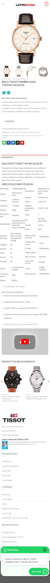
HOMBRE (12, 132)
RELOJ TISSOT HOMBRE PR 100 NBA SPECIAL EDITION (36, 398)
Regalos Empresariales (20, 79)
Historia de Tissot (9, 541)
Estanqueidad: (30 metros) (14, 286)
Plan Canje (6, 471)
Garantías (6, 494)
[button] (44, 550)
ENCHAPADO (35, 135)
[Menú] (3, 4)
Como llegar (7, 480)
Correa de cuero (18, 135)
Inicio (3, 79)
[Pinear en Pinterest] (22, 143)
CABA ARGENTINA (10, 435)
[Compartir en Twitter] (13, 143)
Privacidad (6, 475)
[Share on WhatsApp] (4, 143)
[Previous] (6, 39)
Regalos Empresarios (10, 508)
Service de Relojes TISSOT (13, 537)
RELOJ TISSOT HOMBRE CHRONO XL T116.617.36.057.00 (11, 399)
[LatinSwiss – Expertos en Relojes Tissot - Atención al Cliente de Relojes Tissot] (25, 4)
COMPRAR (9, 121)
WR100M (4, 137)
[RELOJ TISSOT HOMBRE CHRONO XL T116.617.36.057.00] (13, 379)
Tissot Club (7, 513)
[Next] (44, 39)
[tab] (25, 157)
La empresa (6, 461)
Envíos (4, 504)
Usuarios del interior (10, 466)
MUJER (18, 132)
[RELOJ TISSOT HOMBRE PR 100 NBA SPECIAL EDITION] (37, 379)
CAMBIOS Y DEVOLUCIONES (15, 518)
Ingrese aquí (32, 444)
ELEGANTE (28, 135)
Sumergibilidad (8, 532)
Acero (11, 135)
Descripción (7, 157)
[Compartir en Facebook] (9, 143)
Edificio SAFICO (9, 431)
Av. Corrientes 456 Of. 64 (12, 426)
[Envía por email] (18, 143)
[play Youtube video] (25, 341)
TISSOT (9, 79)
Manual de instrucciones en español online (21, 324)
